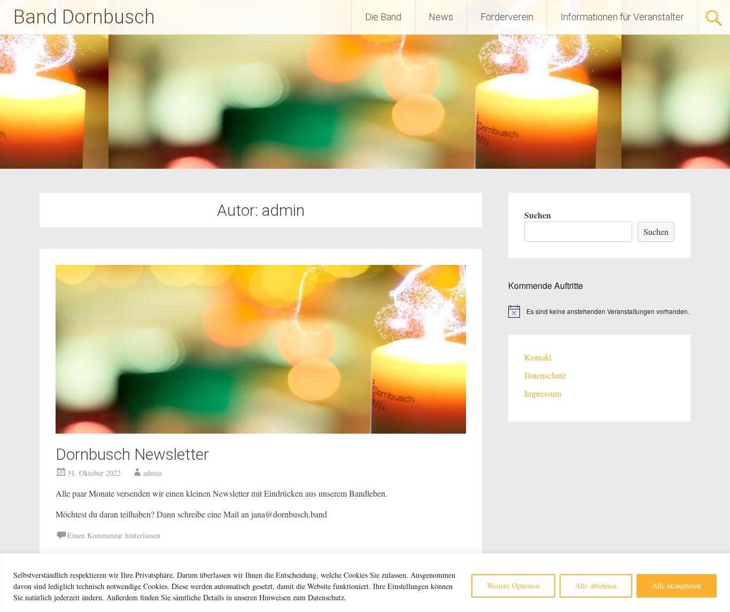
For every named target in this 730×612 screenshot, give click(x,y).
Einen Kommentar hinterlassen (113, 535)
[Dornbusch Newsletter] (261, 430)
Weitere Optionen (513, 585)
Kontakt (538, 357)
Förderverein (506, 16)
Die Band (383, 16)
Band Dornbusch (84, 17)
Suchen (537, 215)
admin (152, 473)
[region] (365, 582)
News (441, 16)
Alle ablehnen (596, 585)
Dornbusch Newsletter (132, 454)
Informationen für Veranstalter (622, 16)
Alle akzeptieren (676, 585)
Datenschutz (545, 375)
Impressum (542, 393)
